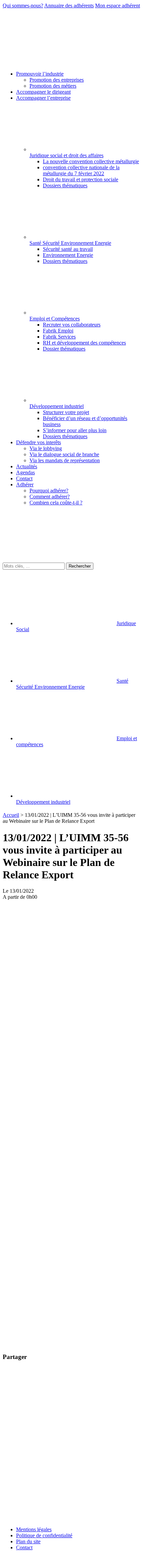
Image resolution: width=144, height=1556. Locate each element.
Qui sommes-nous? (23, 5)
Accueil (11, 815)
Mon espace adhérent (117, 5)
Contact (24, 1547)
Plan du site (28, 1541)
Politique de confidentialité (44, 1535)
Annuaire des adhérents (69, 5)
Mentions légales (34, 1529)
